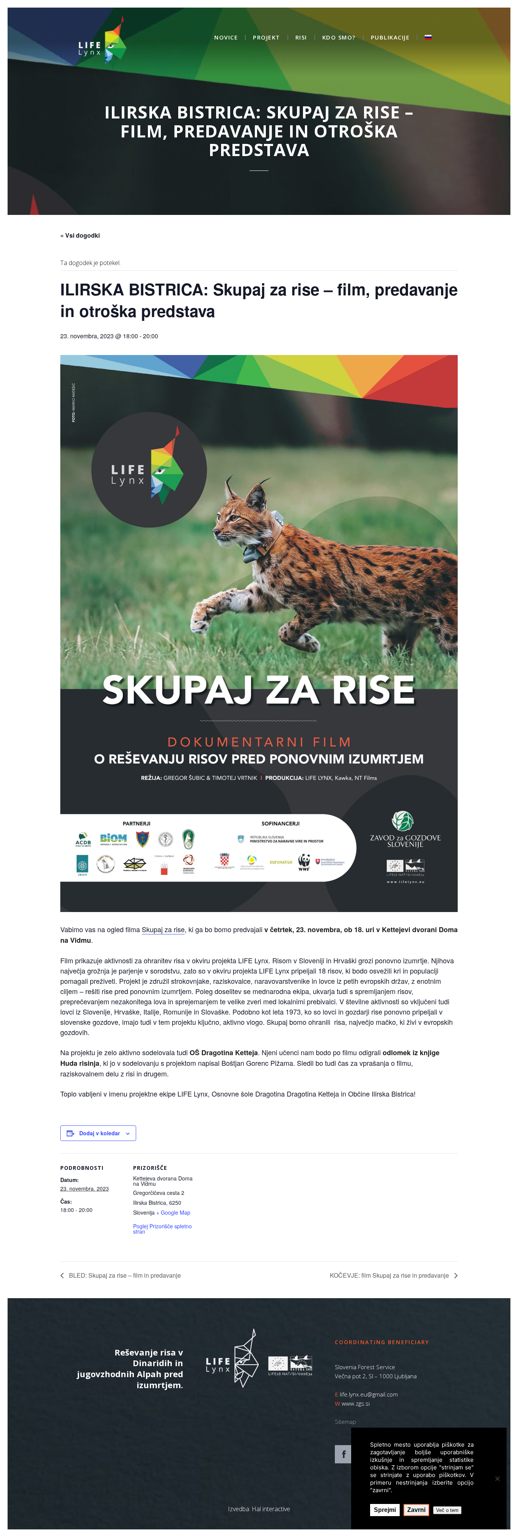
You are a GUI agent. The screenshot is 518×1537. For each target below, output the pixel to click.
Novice (226, 38)
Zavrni (416, 1510)
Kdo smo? (339, 38)
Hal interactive (271, 1509)
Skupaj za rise (163, 929)
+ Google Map (173, 1212)
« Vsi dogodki (80, 235)
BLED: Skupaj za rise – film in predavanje (124, 1275)
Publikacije (390, 38)
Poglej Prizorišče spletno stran (162, 1228)
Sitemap (345, 1421)
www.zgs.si (356, 1403)
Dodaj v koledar (99, 1133)
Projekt (266, 38)
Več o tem (447, 1510)
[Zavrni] (497, 1478)
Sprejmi (385, 1510)
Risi (301, 38)
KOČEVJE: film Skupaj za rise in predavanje (390, 1275)
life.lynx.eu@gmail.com (369, 1394)
